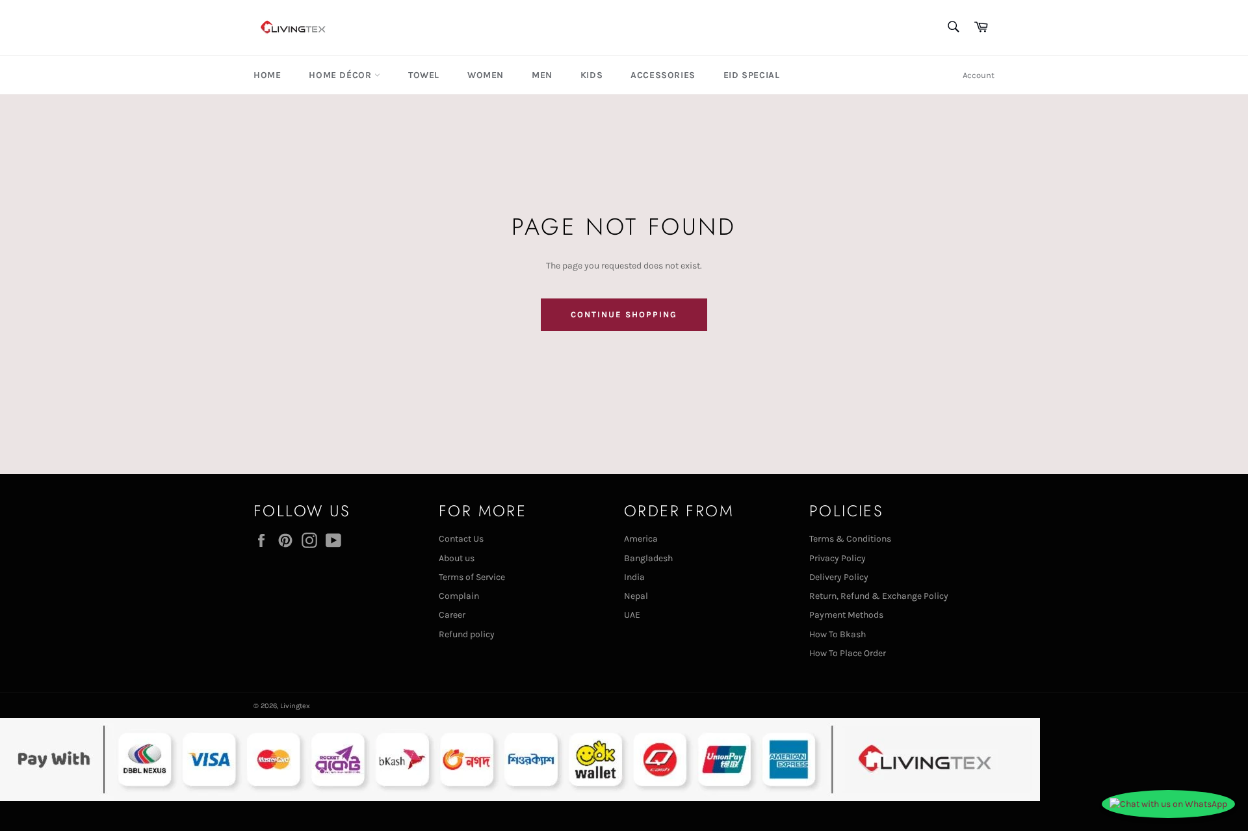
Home (267, 75)
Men (542, 75)
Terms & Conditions (850, 538)
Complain (459, 595)
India (634, 577)
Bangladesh (648, 558)
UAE (632, 614)
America (641, 538)
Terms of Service (472, 577)
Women (485, 75)
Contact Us (461, 538)
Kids (591, 75)
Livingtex (295, 706)
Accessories (663, 75)
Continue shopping (624, 314)
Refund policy (467, 634)
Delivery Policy (838, 577)
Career (452, 614)
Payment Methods (846, 614)
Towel (423, 75)
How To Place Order (847, 653)
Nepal (636, 595)
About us (456, 558)
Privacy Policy (837, 558)
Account (978, 75)
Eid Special (751, 75)
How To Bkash (837, 634)
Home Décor (341, 75)
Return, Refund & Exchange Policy (878, 595)
